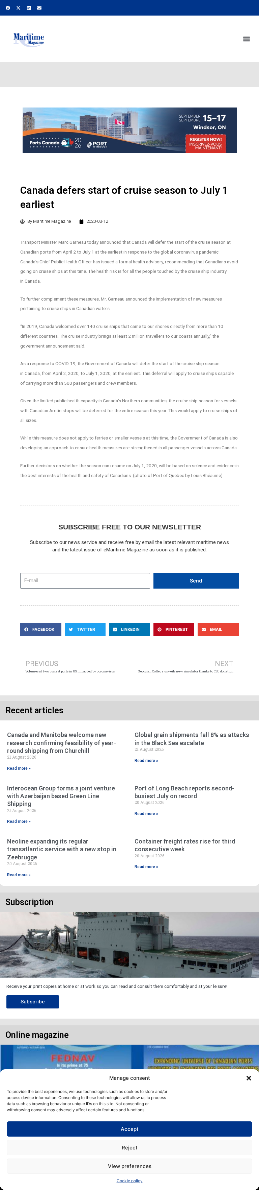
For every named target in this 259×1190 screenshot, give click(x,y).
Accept (130, 1129)
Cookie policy (130, 1180)
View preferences (129, 1166)
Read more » (19, 768)
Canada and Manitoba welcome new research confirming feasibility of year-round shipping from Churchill (61, 742)
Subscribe (33, 1002)
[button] (249, 1078)
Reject (130, 1147)
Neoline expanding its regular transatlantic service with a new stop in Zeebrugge (61, 849)
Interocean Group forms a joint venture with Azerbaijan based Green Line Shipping (61, 796)
